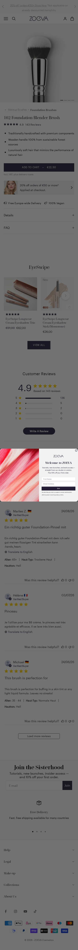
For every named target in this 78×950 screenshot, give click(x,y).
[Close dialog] (76, 450)
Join (58, 488)
